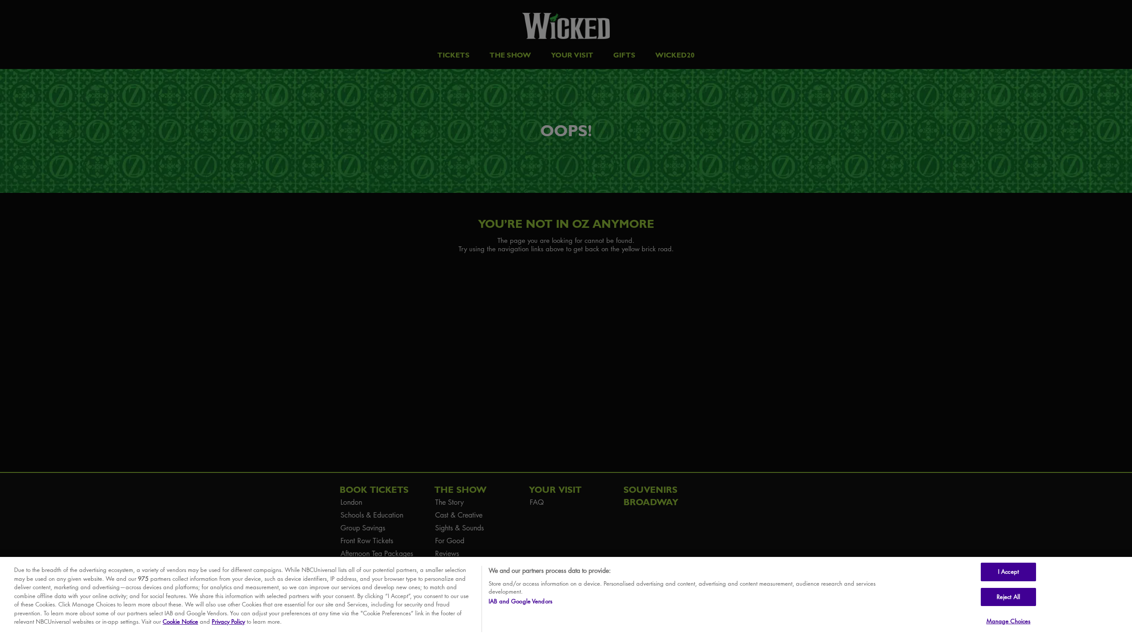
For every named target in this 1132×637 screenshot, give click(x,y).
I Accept (1008, 572)
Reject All (1008, 597)
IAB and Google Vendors (520, 602)
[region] (566, 597)
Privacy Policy (228, 621)
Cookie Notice (180, 621)
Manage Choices (1009, 621)
